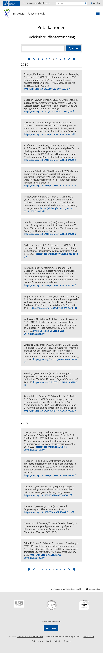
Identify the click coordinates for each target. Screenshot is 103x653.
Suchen (75, 48)
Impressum (89, 636)
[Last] (73, 58)
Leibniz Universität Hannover (30, 636)
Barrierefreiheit (53, 641)
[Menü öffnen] (97, 14)
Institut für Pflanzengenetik (29, 13)
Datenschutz (37, 641)
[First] (29, 58)
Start (85, 3)
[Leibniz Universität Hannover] (11, 3)
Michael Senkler (76, 589)
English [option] (96, 3)
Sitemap (67, 641)
